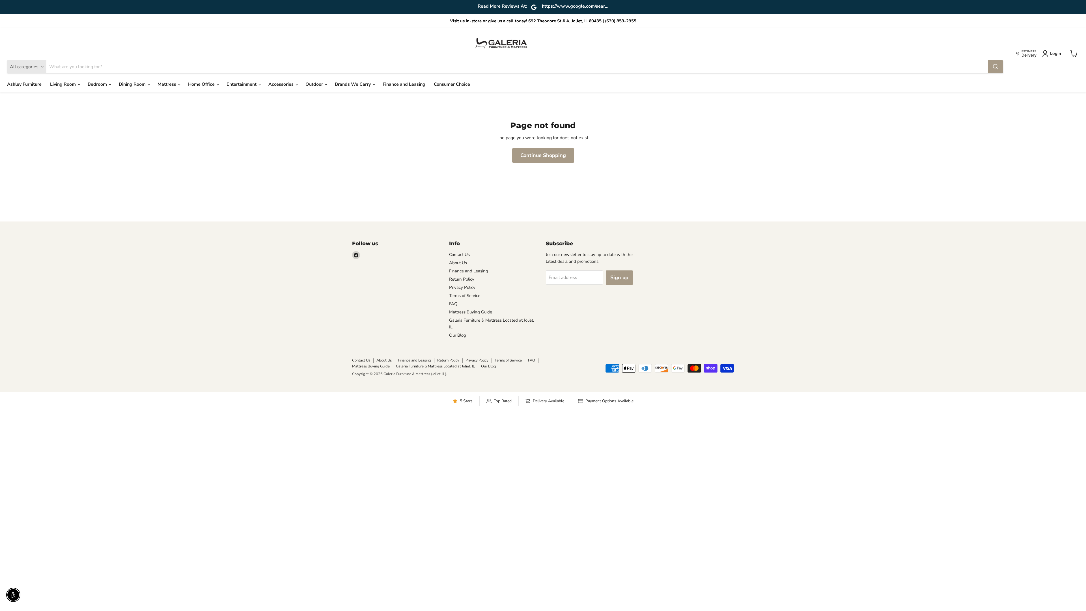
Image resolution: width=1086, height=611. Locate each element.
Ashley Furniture (24, 84)
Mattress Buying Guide (470, 312)
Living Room (63, 84)
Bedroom (98, 84)
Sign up (619, 277)
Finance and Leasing (404, 84)
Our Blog (457, 335)
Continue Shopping (543, 155)
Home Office (202, 84)
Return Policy (461, 279)
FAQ (453, 304)
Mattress (167, 84)
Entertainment (242, 84)
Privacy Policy (462, 287)
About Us (458, 263)
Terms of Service (464, 295)
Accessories (281, 84)
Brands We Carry (353, 84)
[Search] (995, 66)
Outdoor (314, 84)
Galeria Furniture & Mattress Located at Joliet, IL (435, 366)
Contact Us (459, 254)
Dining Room (133, 84)
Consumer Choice (452, 84)
